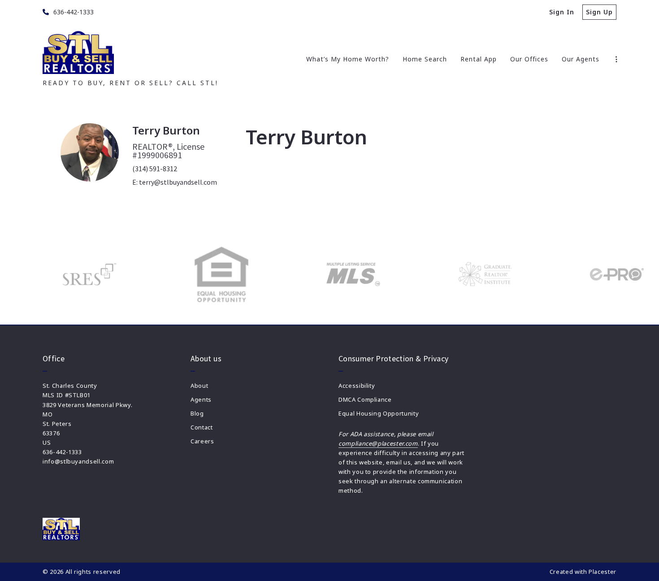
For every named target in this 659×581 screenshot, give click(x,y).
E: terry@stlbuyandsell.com (174, 182)
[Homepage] (78, 52)
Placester (602, 572)
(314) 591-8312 (154, 168)
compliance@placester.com (378, 443)
